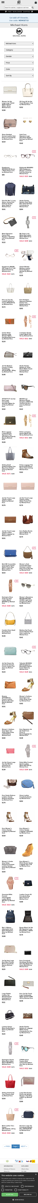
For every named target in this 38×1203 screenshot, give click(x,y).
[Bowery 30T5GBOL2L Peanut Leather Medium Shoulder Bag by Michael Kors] (10, 685)
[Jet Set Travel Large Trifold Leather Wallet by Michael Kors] (10, 486)
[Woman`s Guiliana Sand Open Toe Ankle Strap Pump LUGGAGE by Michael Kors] (10, 718)
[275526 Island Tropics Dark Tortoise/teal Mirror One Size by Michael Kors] (28, 1048)
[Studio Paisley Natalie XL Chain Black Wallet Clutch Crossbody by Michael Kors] (28, 354)
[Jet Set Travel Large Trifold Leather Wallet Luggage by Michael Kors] (10, 519)
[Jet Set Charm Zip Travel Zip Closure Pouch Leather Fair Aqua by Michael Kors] (10, 651)
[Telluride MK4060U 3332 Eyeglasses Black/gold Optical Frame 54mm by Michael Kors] (28, 651)
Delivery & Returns (9, 1169)
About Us (6, 1171)
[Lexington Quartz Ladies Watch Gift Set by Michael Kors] (28, 321)
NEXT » (24, 1146)
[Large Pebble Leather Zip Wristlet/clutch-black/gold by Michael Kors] (10, 982)
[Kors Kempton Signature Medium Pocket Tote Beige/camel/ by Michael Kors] (28, 288)
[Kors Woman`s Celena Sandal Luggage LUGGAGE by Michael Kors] (28, 817)
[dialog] (19, 1187)
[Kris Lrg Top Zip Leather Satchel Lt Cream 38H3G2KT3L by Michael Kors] (10, 288)
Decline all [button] (28, 1194)
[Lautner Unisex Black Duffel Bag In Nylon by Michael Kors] (10, 1015)
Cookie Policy (18, 1182)
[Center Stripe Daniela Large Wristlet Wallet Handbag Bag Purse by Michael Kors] (10, 321)
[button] (3, 2)
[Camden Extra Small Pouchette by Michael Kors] (10, 618)
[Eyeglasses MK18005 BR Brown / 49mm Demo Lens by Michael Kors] (10, 156)
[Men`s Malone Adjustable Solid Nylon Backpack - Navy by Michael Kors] (10, 916)
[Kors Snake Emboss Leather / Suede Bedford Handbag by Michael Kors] (10, 784)
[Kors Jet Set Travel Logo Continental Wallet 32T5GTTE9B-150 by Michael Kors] (28, 982)
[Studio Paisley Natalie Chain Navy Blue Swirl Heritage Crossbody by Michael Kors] (28, 189)
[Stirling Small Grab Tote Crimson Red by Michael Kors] (10, 1081)
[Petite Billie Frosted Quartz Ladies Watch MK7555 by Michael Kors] (28, 751)
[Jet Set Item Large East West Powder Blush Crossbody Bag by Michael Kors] (10, 949)
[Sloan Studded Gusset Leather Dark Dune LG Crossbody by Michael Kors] (10, 123)
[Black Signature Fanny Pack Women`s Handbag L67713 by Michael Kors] (10, 222)
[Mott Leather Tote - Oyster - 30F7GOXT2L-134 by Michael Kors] (10, 1114)
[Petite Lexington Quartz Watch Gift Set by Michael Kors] (28, 420)
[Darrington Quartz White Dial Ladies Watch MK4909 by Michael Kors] (10, 1048)
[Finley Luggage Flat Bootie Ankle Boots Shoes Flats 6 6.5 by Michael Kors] (28, 453)
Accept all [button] (9, 1194)
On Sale (23, 1171)
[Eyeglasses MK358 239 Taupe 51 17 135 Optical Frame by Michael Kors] (10, 255)
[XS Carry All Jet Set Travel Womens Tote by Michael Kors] (28, 90)
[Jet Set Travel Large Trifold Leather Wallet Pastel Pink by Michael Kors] (28, 486)
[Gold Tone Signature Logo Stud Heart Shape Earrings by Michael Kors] (28, 123)
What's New (25, 1169)
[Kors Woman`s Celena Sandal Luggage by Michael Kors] (10, 817)
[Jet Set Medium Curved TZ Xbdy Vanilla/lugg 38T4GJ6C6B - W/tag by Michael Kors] (10, 354)
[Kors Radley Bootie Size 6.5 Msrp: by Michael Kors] (28, 519)
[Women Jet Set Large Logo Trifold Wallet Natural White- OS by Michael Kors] (10, 90)
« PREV (7, 1146)
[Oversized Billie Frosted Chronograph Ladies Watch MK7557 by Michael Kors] (10, 883)
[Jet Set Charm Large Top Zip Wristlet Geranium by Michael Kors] (10, 751)
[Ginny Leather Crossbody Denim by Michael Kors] (28, 784)
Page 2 (15, 1146)
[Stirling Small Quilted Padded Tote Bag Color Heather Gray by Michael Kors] (10, 453)
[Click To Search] (32, 7)
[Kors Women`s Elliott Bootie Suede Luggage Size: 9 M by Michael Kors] (28, 850)
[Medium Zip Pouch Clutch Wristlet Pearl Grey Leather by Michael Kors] (28, 618)
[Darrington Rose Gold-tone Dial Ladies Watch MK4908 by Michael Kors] (10, 585)
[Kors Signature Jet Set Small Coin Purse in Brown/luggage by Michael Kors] (28, 718)
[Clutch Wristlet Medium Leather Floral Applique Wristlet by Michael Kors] (28, 255)
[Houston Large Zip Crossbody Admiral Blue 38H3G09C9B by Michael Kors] (28, 1114)
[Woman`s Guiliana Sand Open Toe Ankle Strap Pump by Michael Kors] (28, 685)
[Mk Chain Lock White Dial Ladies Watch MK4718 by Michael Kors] (28, 222)
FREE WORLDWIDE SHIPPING (19, 11)
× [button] (36, 1174)
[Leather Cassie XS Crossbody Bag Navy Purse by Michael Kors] (28, 883)
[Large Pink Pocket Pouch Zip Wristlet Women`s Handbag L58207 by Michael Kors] (28, 1081)
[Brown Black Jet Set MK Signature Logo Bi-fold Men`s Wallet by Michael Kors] (28, 916)
